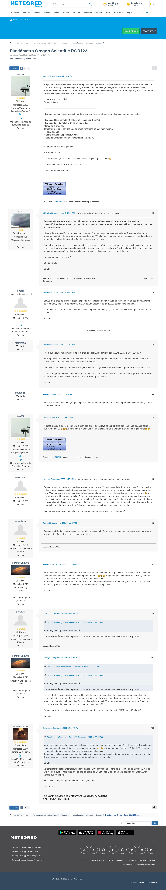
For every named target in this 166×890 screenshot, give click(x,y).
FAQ (109, 860)
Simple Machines (75, 879)
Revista (99, 13)
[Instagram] (103, 849)
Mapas (66, 13)
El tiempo (15, 13)
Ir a (122, 823)
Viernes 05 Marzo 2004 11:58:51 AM (58, 418)
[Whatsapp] (122, 849)
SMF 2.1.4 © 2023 (59, 879)
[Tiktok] (113, 849)
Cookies (130, 860)
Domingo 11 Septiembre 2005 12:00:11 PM (60, 613)
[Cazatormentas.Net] (21, 325)
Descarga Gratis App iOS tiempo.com (25, 852)
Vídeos (37, 13)
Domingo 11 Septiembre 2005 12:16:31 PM (60, 657)
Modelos (88, 13)
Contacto (83, 860)
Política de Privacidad (146, 860)
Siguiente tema (29, 59)
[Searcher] (90, 4)
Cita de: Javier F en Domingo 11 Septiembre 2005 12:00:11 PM (73, 667)
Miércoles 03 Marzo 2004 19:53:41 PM (59, 292)
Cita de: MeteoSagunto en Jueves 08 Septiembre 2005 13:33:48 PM (75, 622)
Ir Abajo (14, 68)
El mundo (118, 13)
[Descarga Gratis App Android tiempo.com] (67, 832)
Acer (21, 74)
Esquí (129, 13)
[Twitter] (84, 849)
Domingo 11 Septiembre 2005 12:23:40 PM (60, 728)
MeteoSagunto (21, 562)
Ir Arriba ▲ (153, 882)
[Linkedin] (132, 849)
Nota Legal (119, 860)
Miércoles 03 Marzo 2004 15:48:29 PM (59, 213)
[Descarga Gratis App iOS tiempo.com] (86, 832)
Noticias (26, 13)
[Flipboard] (151, 849)
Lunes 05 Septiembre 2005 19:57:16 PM (59, 479)
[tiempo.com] (26, 4)
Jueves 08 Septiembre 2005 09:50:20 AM (60, 523)
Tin (21, 211)
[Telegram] (142, 849)
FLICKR (58, 202)
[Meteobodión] (21, 118)
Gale (21, 290)
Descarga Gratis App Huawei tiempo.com (26, 856)
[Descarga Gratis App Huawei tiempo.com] (106, 832)
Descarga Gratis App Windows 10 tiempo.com (28, 860)
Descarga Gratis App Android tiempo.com (26, 847)
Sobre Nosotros (97, 860)
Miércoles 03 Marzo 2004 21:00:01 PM (59, 344)
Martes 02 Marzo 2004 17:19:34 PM (57, 76)
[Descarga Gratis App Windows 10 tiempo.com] (125, 832)
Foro (108, 13)
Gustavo (21, 477)
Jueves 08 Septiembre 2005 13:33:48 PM (60, 564)
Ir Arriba (14, 807)
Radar (56, 13)
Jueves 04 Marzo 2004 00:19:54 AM (57, 394)
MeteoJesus (21, 726)
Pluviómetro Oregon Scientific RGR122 (48, 51)
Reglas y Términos (138, 882)
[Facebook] (93, 849)
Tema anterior (16, 59)
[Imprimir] (154, 68)
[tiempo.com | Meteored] (24, 837)
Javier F (22, 521)
